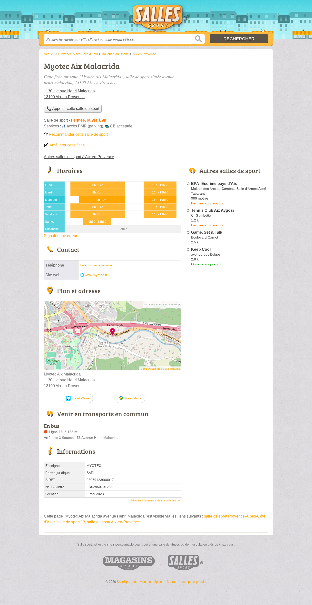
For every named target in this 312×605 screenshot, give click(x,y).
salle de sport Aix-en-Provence (113, 522)
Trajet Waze (80, 398)
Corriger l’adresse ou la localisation (160, 368)
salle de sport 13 (71, 522)
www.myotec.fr (96, 275)
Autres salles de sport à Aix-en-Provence (79, 157)
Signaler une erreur (60, 236)
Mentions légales (152, 582)
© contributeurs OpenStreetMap (162, 304)
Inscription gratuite (193, 582)
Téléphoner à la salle (96, 265)
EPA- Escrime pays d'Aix (214, 184)
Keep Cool (201, 249)
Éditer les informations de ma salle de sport (156, 500)
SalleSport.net (156, 17)
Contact (171, 582)
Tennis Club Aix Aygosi (212, 210)
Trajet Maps (132, 398)
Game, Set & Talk (206, 232)
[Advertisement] (227, 94)
